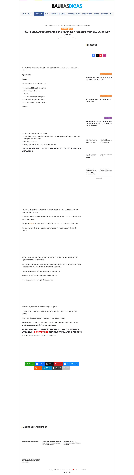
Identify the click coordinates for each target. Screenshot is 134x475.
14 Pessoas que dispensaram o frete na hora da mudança (106, 140)
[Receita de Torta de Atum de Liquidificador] (106, 163)
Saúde (47, 14)
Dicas (30, 14)
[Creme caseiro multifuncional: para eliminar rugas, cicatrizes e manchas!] (92, 163)
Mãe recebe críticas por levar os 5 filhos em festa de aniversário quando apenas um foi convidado (99, 123)
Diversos (104, 14)
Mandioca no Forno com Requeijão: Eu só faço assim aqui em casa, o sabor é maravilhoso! (52, 443)
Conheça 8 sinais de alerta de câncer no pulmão (91, 155)
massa (31, 223)
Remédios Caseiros (58, 14)
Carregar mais (99, 178)
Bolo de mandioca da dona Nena (30, 441)
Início (46, 25)
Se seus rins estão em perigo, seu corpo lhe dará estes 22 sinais (91, 140)
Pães (70, 28)
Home (24, 14)
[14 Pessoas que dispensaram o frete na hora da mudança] (106, 134)
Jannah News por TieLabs (80, 469)
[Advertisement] (52, 55)
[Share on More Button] (64, 368)
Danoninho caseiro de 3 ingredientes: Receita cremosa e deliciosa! (72, 443)
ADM (60, 38)
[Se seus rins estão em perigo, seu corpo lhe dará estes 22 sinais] (92, 134)
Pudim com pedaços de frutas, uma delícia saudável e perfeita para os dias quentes (31, 460)
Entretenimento (74, 14)
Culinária (39, 14)
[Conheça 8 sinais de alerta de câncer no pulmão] (92, 148)
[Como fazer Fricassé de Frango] (106, 148)
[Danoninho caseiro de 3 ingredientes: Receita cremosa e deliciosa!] (73, 435)
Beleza (96, 14)
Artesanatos (87, 14)
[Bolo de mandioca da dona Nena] (31, 435)
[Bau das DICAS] (67, 6)
